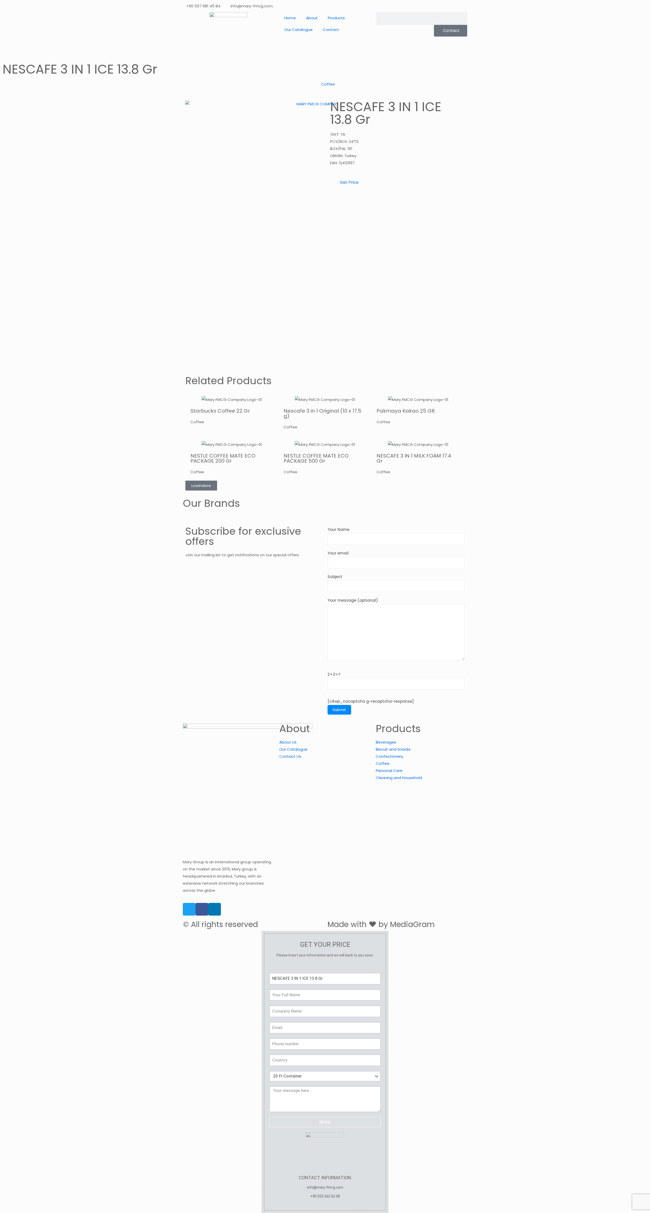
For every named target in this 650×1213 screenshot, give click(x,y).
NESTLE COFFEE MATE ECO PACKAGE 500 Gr (316, 458)
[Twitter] (189, 909)
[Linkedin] (214, 909)
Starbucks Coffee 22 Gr (220, 410)
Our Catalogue (298, 29)
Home (290, 18)
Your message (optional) (353, 600)
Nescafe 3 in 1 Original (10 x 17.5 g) (322, 413)
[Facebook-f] (202, 909)
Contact (331, 29)
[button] (201, 486)
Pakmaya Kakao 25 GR (406, 410)
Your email (338, 553)
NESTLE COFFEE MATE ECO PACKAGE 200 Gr (222, 458)
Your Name (338, 529)
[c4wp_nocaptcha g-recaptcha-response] (371, 701)
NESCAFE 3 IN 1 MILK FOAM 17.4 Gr (414, 458)
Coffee (328, 84)
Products (336, 18)
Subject (335, 576)
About (312, 18)
